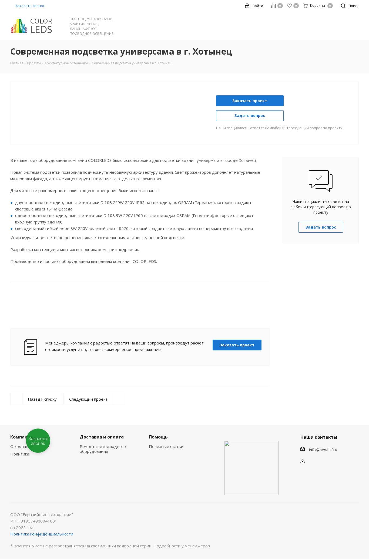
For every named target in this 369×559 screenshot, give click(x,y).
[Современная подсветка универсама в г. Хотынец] (115, 98)
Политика (19, 454)
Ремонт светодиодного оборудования (103, 449)
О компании (21, 446)
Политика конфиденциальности (41, 534)
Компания (21, 437)
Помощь (158, 437)
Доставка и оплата (102, 437)
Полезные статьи (166, 446)
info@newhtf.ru (323, 449)
